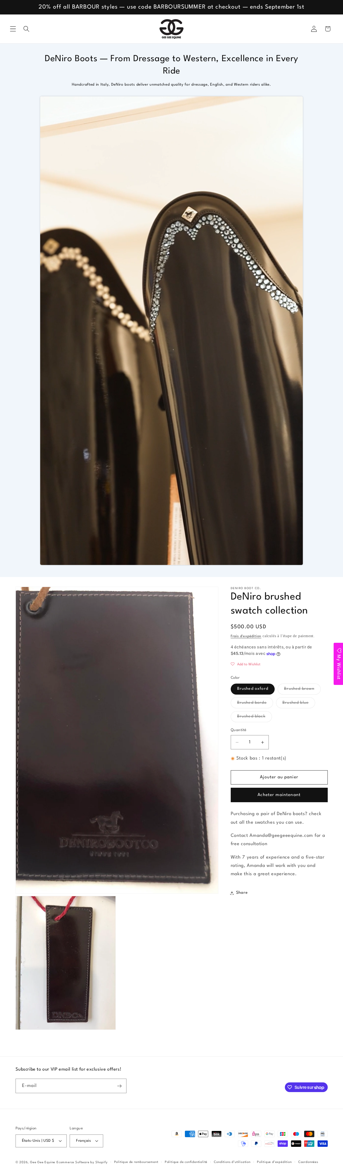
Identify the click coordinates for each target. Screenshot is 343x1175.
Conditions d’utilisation (232, 1162)
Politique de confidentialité (186, 1162)
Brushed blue (298, 705)
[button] (13, 29)
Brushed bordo (255, 705)
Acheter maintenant (279, 795)
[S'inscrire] (119, 1086)
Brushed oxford (252, 689)
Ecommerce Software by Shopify (82, 1162)
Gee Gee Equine (42, 1162)
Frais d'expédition (246, 636)
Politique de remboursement (136, 1162)
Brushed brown (302, 691)
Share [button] (242, 893)
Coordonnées (308, 1162)
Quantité (239, 730)
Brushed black (254, 718)
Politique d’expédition (274, 1162)
